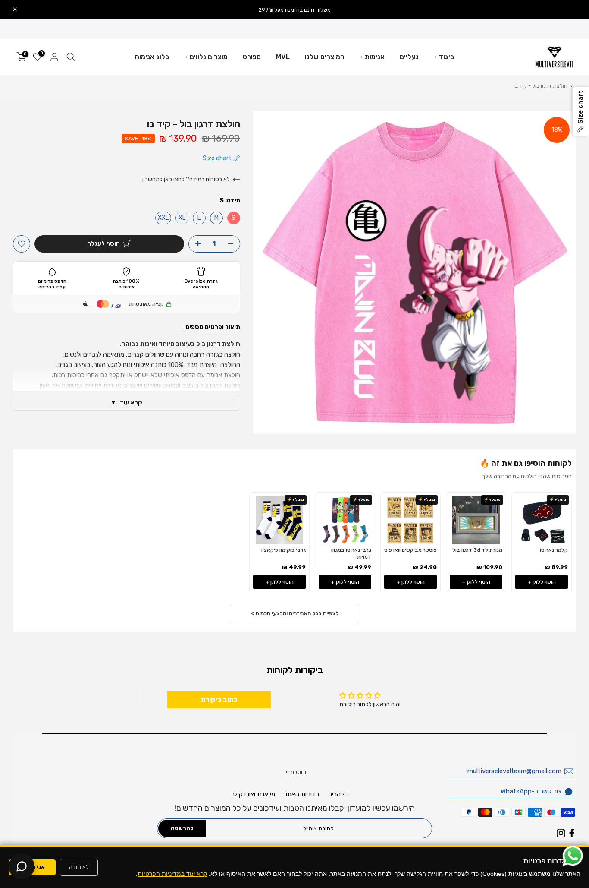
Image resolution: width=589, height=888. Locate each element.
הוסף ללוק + (542, 582)
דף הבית (338, 794)
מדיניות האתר (301, 794)
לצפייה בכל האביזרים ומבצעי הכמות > (294, 613)
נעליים (409, 57)
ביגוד (446, 57)
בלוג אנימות (152, 57)
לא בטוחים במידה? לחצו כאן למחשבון (186, 179)
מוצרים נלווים (209, 57)
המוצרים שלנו (325, 57)
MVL (283, 57)
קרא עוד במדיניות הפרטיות (172, 873)
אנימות (375, 57)
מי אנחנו (264, 794)
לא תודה (79, 867)
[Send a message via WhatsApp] (573, 856)
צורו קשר (242, 794)
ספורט (252, 57)
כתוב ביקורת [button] (219, 699)
